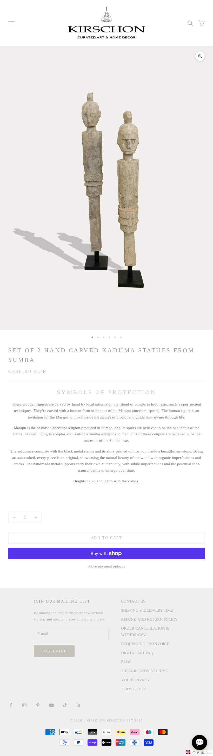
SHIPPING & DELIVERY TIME (147, 610)
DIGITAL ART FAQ (137, 653)
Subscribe (54, 651)
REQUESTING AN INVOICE (145, 644)
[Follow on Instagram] (24, 705)
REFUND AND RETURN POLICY (149, 619)
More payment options (106, 566)
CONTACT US (133, 601)
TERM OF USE (133, 689)
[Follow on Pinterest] (38, 705)
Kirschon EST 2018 (124, 720)
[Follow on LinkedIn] (78, 705)
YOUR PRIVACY (135, 680)
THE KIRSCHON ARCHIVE (144, 671)
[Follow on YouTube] (51, 705)
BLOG (126, 662)
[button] (190, 752)
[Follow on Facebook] (11, 705)
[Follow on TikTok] (65, 705)
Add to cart (106, 538)
